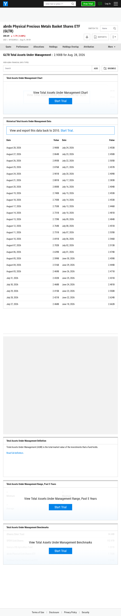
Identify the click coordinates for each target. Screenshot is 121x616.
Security (85, 612)
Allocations (38, 46)
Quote (8, 46)
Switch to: (93, 28)
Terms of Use (38, 612)
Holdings (53, 46)
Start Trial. (67, 130)
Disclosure (54, 612)
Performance (22, 46)
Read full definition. (15, 453)
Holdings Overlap (71, 46)
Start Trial (61, 101)
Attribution (89, 46)
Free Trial (88, 4)
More (110, 46)
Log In (108, 3)
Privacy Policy (70, 612)
